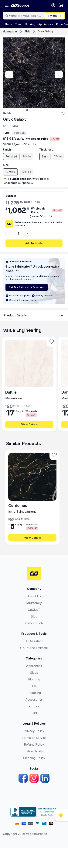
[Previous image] (9, 74)
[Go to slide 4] (34, 110)
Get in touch (34, 623)
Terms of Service (34, 738)
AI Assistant (34, 641)
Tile (34, 686)
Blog (34, 616)
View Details (29, 424)
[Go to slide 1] (27, 110)
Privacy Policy (34, 731)
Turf (34, 713)
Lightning (34, 706)
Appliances (34, 666)
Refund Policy (34, 744)
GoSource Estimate (34, 648)
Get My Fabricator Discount (26, 287)
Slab (27, 31)
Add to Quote (34, 243)
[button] (62, 113)
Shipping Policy (34, 758)
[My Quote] (61, 5)
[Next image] (59, 74)
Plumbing (34, 693)
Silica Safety (34, 751)
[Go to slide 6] (39, 110)
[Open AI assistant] (61, 815)
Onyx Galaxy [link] (45, 31)
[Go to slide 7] (41, 110)
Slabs (34, 672)
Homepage (10, 31)
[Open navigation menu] (7, 5)
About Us (34, 596)
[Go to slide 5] (36, 110)
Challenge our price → (18, 182)
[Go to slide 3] (32, 110)
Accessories (34, 699)
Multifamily (34, 603)
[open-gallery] (34, 72)
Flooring (34, 679)
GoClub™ (34, 610)
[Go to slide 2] (30, 110)
